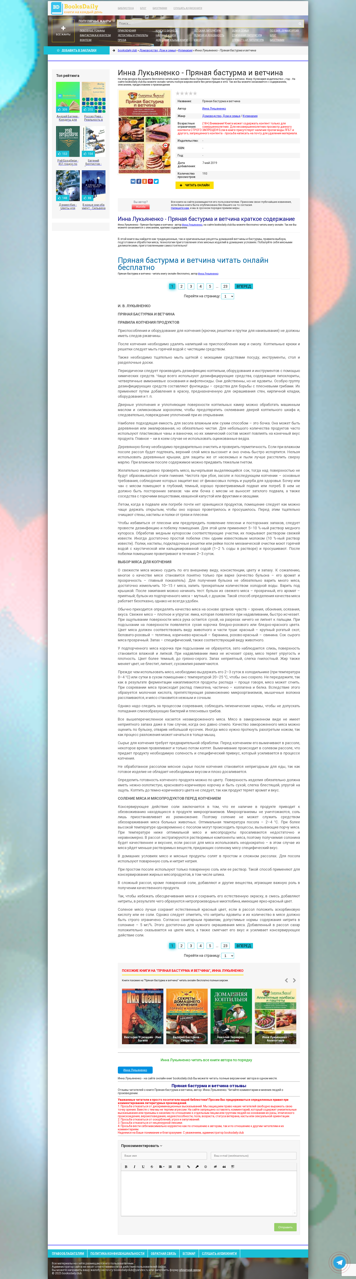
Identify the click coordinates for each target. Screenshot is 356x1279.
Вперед (244, 286)
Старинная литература (247, 35)
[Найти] (300, 24)
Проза (122, 40)
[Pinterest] (150, 181)
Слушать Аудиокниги (187, 8)
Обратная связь (163, 1253)
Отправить (285, 1227)
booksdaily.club (79, 8)
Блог (143, 8)
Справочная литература (248, 40)
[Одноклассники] (144, 181)
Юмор (197, 40)
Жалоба (140, 206)
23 (225, 286)
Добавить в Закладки (79, 50)
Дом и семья (240, 30)
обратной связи (190, 1270)
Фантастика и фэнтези (95, 35)
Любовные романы (92, 30)
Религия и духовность (209, 35)
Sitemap (189, 1253)
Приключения (127, 30)
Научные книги (166, 35)
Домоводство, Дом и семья (221, 116)
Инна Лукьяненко (214, 108)
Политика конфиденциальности (117, 1253)
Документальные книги (172, 40)
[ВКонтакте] (133, 181)
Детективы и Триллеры (133, 35)
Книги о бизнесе (167, 30)
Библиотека (126, 8)
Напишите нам (180, 208)
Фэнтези (85, 40)
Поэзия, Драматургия (284, 30)
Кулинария (250, 116)
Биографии (160, 8)
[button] (126, 1167)
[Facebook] (138, 181)
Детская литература (207, 30)
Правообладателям (68, 1253)
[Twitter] (156, 181)
